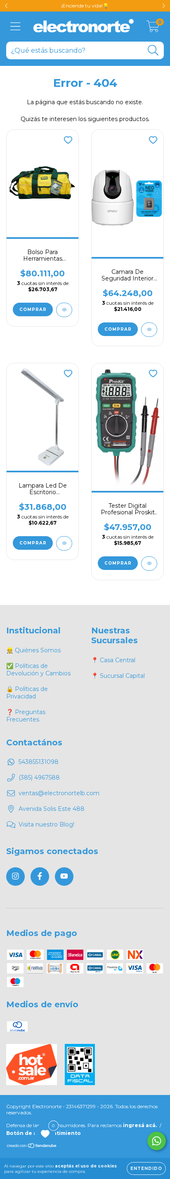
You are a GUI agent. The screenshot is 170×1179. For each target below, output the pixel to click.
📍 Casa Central (113, 660)
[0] (153, 29)
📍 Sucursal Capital (118, 675)
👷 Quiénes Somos (33, 650)
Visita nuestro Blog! (46, 824)
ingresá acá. (140, 1125)
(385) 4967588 (39, 777)
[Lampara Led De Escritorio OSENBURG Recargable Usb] (64, 543)
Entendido (146, 1168)
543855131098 (39, 762)
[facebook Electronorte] (40, 876)
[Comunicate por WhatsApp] (156, 1141)
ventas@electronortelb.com (59, 793)
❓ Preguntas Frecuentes (25, 715)
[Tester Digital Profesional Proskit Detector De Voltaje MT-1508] (149, 563)
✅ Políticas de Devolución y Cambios (38, 669)
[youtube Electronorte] (64, 876)
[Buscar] (153, 50)
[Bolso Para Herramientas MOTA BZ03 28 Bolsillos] (64, 310)
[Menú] (15, 26)
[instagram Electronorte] (15, 876)
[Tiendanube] (32, 1147)
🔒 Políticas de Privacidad (27, 692)
